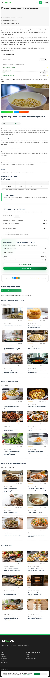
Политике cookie (26, 674)
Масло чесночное (6, 70)
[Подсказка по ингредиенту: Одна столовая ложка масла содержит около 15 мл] (47, 70)
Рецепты (3, 652)
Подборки (3, 660)
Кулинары (28, 656)
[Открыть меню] (2, 2)
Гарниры (16, 112)
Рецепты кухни (5, 385)
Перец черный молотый (8, 75)
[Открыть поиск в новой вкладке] (37, 2)
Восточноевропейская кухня (20, 79)
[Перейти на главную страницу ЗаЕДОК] (8, 2)
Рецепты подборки (5, 304)
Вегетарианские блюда (7, 112)
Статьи (2, 654)
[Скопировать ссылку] (19, 278)
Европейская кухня (33, 79)
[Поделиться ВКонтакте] (15, 278)
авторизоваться (27, 295)
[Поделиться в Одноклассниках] (17, 278)
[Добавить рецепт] (40, 2)
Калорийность (4, 662)
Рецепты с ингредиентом (7, 467)
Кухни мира (3, 656)
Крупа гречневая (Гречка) (8, 67)
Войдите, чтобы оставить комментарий (11, 290)
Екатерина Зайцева (15, 23)
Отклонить (43, 673)
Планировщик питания (31, 658)
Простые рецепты (24, 112)
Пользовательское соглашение (33, 652)
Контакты (28, 654)
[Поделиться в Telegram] (12, 278)
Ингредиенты (4, 658)
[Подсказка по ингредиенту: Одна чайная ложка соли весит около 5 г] (47, 72)
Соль (3, 72)
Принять (36, 673)
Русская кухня (8, 79)
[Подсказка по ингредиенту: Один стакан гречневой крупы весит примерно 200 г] (47, 67)
